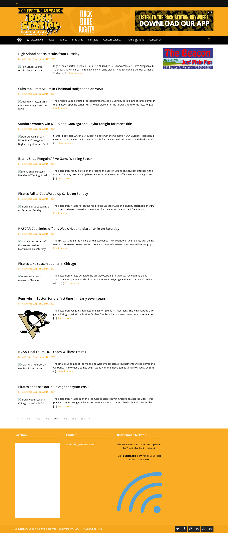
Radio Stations (136, 39)
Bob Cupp (32, 59)
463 (47, 418)
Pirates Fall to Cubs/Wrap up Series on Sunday (53, 194)
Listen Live (37, 39)
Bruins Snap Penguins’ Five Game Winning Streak (55, 158)
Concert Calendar (112, 39)
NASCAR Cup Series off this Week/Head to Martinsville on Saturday (68, 228)
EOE (76, 528)
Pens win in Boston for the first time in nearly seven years (62, 298)
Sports (63, 39)
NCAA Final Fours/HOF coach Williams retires (52, 352)
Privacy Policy (65, 528)
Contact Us (155, 39)
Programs (77, 39)
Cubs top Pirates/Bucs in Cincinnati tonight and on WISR (60, 89)
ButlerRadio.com (28, 3)
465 (65, 418)
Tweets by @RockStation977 (81, 444)
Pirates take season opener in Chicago (47, 264)
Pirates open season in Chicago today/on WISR (53, 387)
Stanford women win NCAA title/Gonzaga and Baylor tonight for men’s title (75, 124)
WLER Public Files (92, 528)
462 (38, 418)
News (51, 39)
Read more (75, 73)
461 (29, 418)
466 (74, 418)
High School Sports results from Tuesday (48, 54)
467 (82, 418)
